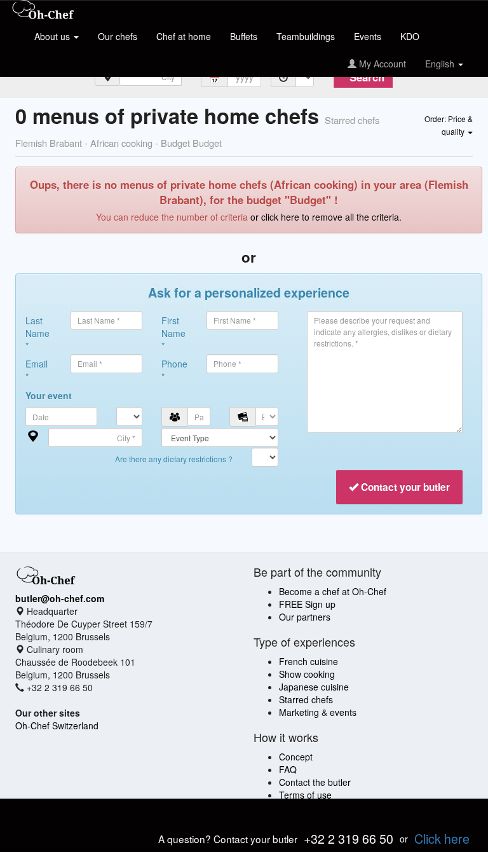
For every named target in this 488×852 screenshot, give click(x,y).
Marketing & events (317, 712)
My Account (381, 63)
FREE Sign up (307, 604)
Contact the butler (315, 782)
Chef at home (183, 36)
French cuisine (308, 661)
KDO (409, 36)
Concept (296, 756)
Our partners (304, 616)
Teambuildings (305, 36)
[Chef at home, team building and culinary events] (43, 11)
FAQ (288, 769)
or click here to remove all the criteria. (326, 216)
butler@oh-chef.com (59, 598)
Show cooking (307, 674)
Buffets (243, 36)
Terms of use (305, 794)
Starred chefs (306, 699)
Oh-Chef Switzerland (56, 725)
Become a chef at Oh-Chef (332, 591)
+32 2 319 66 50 (348, 838)
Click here (442, 838)
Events (367, 36)
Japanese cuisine (314, 686)
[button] (448, 124)
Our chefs (117, 36)
